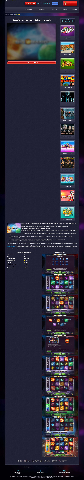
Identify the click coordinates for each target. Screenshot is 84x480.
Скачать (54, 9)
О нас (37, 467)
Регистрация (30, 3)
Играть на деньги (32, 62)
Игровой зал (28, 9)
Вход (55, 3)
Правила (47, 467)
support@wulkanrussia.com (64, 472)
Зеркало (75, 9)
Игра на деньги (42, 9)
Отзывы (58, 467)
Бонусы (65, 9)
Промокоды (26, 467)
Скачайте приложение (11, 246)
